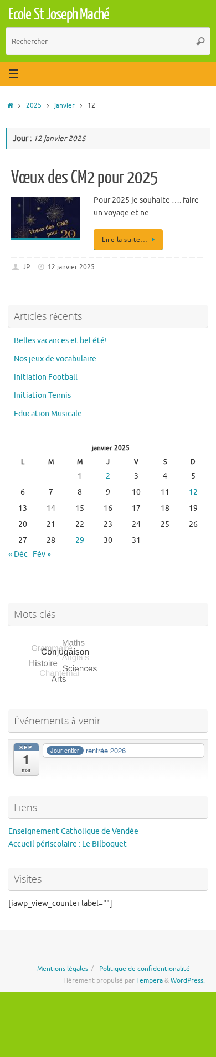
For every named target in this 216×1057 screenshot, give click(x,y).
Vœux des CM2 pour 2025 (84, 178)
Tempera (149, 980)
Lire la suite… (124, 239)
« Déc (18, 554)
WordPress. (188, 980)
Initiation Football (46, 377)
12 (193, 492)
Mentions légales (62, 968)
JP (26, 267)
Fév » (42, 554)
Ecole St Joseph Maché (58, 14)
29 (79, 540)
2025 (34, 105)
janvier (64, 105)
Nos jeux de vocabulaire (55, 359)
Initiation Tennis (42, 395)
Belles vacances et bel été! (60, 340)
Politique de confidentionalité (144, 968)
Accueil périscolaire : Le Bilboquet (67, 844)
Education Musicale (48, 414)
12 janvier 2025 (71, 267)
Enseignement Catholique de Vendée (73, 831)
